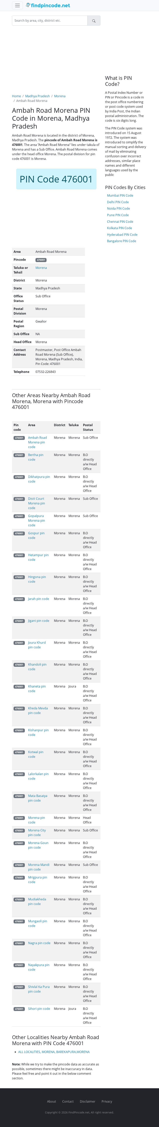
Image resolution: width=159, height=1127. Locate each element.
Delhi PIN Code (118, 202)
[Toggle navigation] (17, 5)
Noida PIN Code (118, 208)
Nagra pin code (39, 943)
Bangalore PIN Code (121, 241)
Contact (68, 1101)
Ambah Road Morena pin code (37, 442)
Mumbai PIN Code (120, 195)
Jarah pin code (38, 599)
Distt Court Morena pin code (36, 503)
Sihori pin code (39, 1009)
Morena (60, 96)
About (51, 1101)
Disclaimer (87, 1101)
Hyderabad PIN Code (122, 234)
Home (16, 96)
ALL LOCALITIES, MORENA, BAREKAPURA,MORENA (54, 1052)
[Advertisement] (56, 57)
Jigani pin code (38, 621)
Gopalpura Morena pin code (36, 520)
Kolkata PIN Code (119, 228)
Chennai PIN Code (120, 221)
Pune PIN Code (118, 215)
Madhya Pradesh (37, 96)
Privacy (107, 1101)
